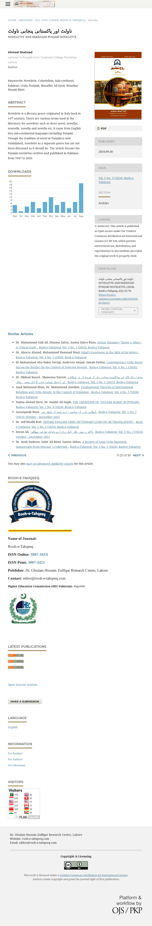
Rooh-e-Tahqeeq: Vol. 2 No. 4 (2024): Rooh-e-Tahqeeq (51, 407)
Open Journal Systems (22, 685)
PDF (103, 128)
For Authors (15, 759)
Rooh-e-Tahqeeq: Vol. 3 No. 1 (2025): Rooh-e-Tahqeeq (74, 347)
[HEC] (22, 622)
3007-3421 (36, 562)
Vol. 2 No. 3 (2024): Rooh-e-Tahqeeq (60, 20)
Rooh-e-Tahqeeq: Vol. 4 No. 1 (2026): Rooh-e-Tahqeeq (51, 357)
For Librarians (16, 765)
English (13, 727)
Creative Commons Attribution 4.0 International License (94, 875)
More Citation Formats (111, 310)
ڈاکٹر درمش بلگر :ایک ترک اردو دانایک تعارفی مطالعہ (62, 432)
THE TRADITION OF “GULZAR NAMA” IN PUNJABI (106, 402)
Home (12, 20)
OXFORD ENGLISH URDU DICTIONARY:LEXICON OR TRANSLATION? (88, 422)
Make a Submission (24, 701)
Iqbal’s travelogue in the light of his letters (109, 352)
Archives (25, 20)
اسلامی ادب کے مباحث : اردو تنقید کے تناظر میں (69, 412)
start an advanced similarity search (49, 463)
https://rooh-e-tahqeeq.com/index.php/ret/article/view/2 (118, 298)
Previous (18, 455)
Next (137, 455)
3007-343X (39, 554)
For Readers (15, 753)
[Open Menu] (8, 4)
